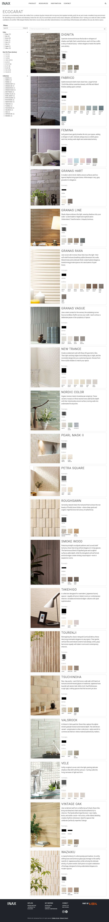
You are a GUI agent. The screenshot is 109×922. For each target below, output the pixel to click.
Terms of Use (55, 918)
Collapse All (25, 28)
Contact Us (65, 905)
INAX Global (65, 907)
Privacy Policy (64, 918)
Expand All (6, 28)
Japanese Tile (31, 907)
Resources (43, 3)
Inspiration (56, 3)
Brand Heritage (32, 905)
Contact (67, 3)
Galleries (47, 907)
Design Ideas (48, 905)
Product (32, 3)
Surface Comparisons (51, 908)
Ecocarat (30, 908)
